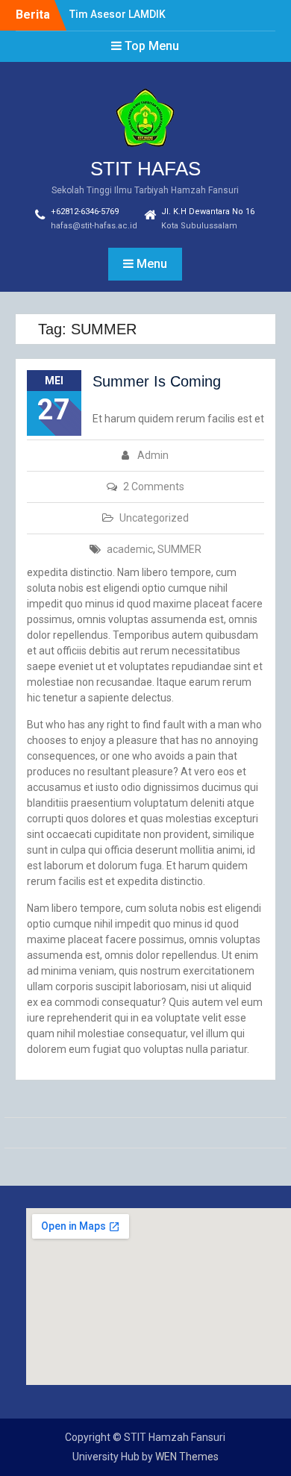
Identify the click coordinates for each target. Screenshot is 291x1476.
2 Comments (153, 486)
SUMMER (179, 549)
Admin (153, 455)
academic (130, 549)
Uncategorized (154, 518)
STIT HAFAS (145, 168)
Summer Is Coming (157, 381)
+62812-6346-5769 (85, 211)
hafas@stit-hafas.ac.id (94, 226)
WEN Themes (187, 1457)
